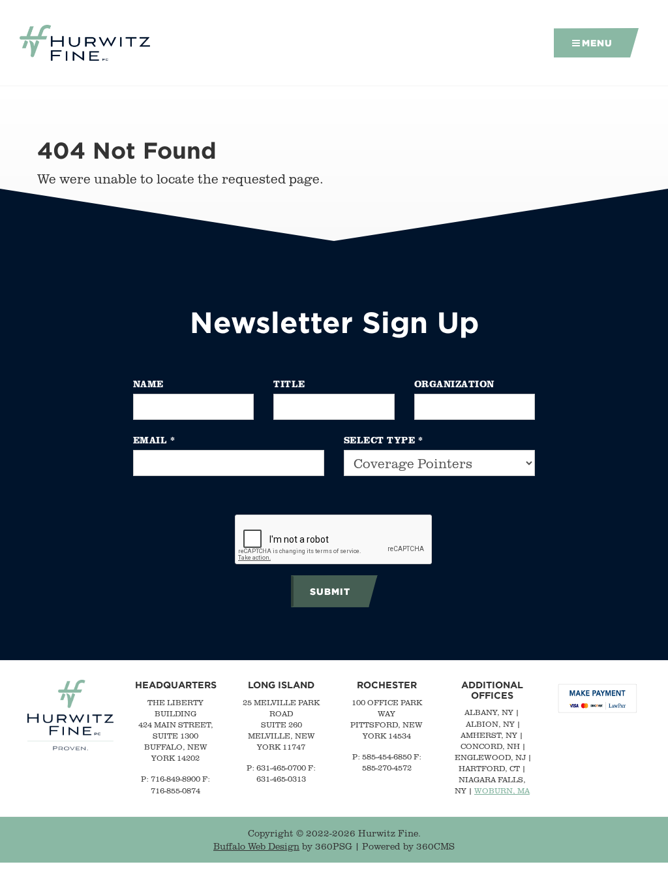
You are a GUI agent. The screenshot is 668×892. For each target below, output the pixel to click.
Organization (454, 383)
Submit (330, 591)
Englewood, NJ (490, 757)
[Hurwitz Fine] (85, 43)
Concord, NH (490, 746)
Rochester (387, 685)
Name (148, 383)
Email (154, 440)
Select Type (383, 440)
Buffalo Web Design (256, 846)
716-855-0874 (175, 790)
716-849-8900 (175, 779)
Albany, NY (488, 712)
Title (289, 383)
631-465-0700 (281, 768)
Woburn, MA (502, 790)
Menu (597, 43)
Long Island (281, 685)
